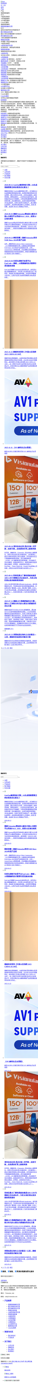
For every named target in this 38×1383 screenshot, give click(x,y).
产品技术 (11, 1337)
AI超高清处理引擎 (14, 1312)
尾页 (11, 648)
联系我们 (11, 1351)
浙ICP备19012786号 (18, 1361)
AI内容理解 (12, 1320)
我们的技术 (11, 1335)
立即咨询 (4, 1280)
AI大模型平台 (12, 1324)
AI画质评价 (12, 1316)
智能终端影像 (12, 1314)
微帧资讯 (11, 1347)
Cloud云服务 (12, 1328)
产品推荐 (7, 1301)
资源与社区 (8, 1332)
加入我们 (11, 1349)
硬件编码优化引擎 (14, 1308)
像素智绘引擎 (12, 1326)
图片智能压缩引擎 (14, 1306)
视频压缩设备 (12, 1310)
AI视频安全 (12, 1322)
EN (5, 5)
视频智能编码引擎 (14, 1304)
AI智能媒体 (12, 1318)
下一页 (6, 648)
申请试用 (4, 3)
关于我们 (7, 1341)
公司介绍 (11, 1345)
